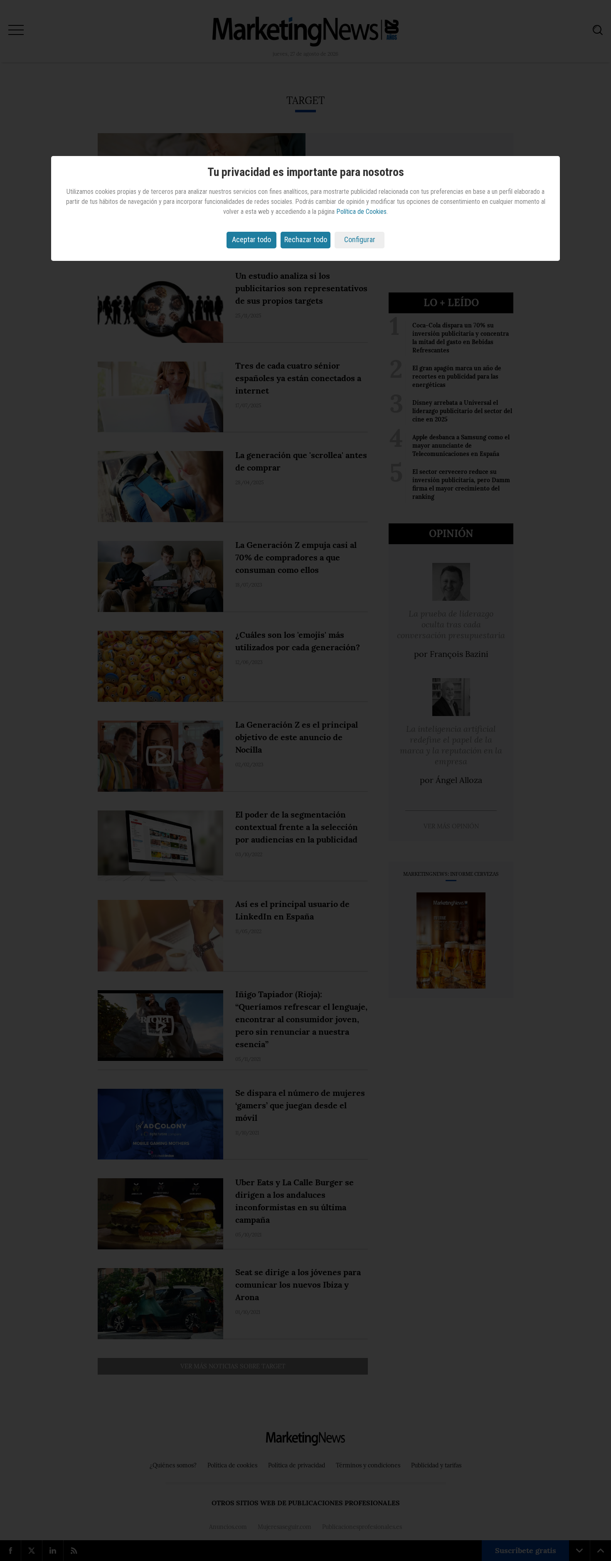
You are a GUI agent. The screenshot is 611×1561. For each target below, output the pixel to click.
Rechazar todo (305, 239)
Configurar (359, 239)
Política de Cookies (361, 212)
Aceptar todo (251, 239)
